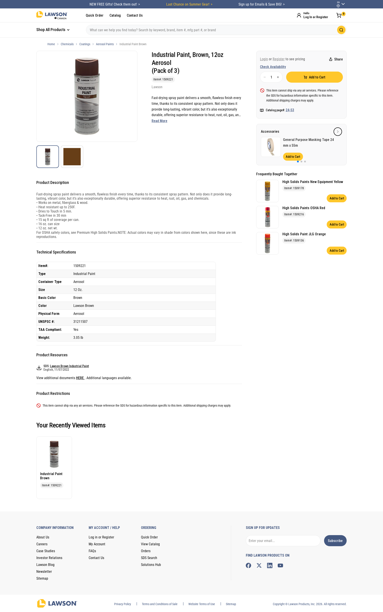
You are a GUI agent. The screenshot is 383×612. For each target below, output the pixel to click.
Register (279, 59)
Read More (159, 121)
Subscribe (335, 541)
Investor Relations (49, 558)
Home (51, 44)
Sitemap (42, 578)
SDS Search (149, 558)
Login (264, 59)
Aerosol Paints (105, 44)
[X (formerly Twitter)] (259, 565)
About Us (42, 537)
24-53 (290, 110)
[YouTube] (280, 565)
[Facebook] (248, 565)
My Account (97, 544)
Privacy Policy (122, 604)
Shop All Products (51, 29)
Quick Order (95, 15)
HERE (80, 378)
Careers (41, 544)
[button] (338, 131)
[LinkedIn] (269, 565)
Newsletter (44, 571)
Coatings (84, 44)
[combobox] (216, 30)
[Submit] (341, 30)
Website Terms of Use (201, 604)
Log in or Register (101, 537)
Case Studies (45, 551)
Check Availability (273, 67)
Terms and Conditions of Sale (160, 604)
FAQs (92, 551)
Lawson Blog (45, 565)
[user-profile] (338, 6)
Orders (145, 551)
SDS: (66, 367)
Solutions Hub (151, 565)
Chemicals (67, 44)
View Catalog (150, 544)
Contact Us (135, 15)
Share (338, 59)
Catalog (115, 15)
